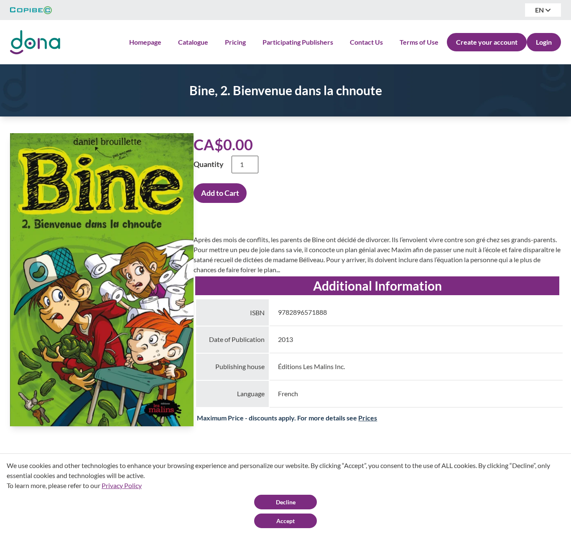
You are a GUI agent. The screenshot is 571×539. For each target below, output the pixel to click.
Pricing (235, 42)
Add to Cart (220, 192)
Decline (286, 502)
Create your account (486, 42)
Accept (285, 520)
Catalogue (193, 42)
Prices (367, 418)
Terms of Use (419, 42)
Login (544, 42)
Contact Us (366, 42)
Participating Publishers (298, 42)
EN (540, 10)
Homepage (145, 42)
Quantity (209, 164)
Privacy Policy (122, 485)
